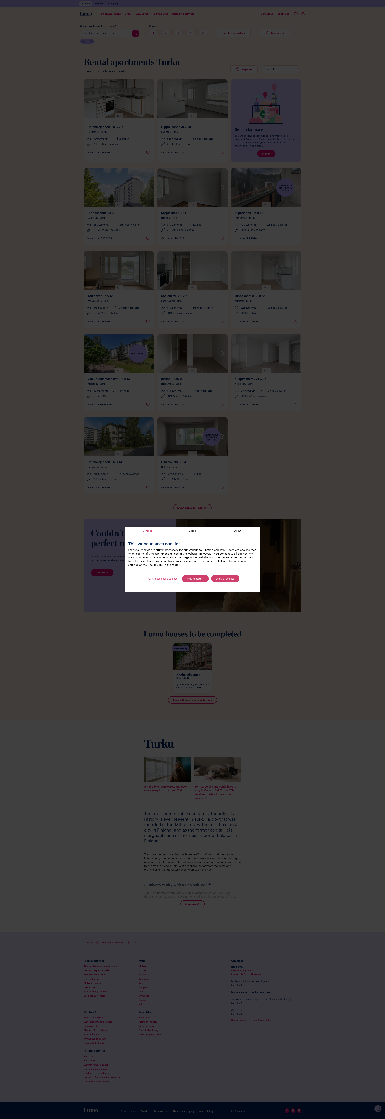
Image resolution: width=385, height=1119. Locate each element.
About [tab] (237, 530)
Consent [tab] (147, 530)
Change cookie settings (164, 578)
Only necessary (195, 578)
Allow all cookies (225, 578)
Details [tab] (192, 530)
